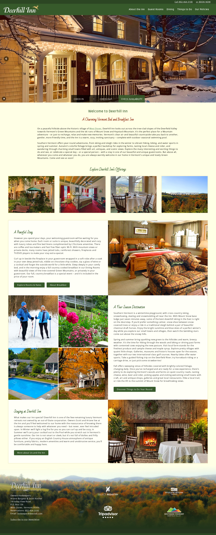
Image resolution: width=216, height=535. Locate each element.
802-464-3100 (32, 510)
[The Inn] (31, 194)
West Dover (95, 128)
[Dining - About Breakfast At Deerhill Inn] (134, 194)
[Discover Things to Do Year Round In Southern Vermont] (185, 194)
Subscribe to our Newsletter (25, 519)
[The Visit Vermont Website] (174, 504)
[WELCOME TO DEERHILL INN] (21, 7)
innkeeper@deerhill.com (30, 513)
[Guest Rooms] (83, 194)
